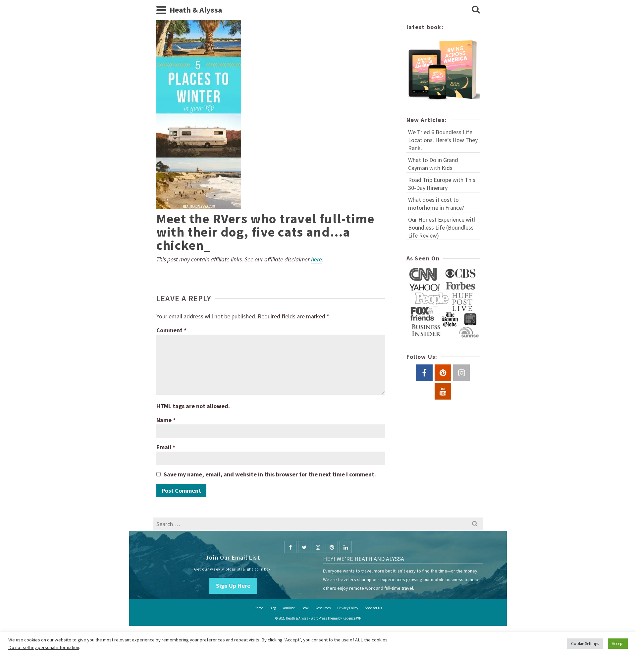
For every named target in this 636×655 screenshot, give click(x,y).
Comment (171, 330)
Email (165, 447)
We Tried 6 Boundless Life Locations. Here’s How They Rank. (443, 140)
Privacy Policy (347, 608)
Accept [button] (618, 643)
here (316, 259)
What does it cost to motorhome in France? (436, 203)
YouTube (289, 608)
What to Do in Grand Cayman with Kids (433, 164)
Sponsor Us (373, 608)
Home (258, 608)
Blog (273, 608)
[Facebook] (290, 547)
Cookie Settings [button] (585, 643)
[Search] (475, 10)
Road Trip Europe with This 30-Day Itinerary (441, 183)
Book (305, 608)
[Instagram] (318, 547)
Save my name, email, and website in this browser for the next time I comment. (270, 474)
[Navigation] (161, 10)
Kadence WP (352, 618)
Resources (323, 608)
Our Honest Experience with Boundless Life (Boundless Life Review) (442, 227)
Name (166, 420)
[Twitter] (304, 547)
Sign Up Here (233, 585)
